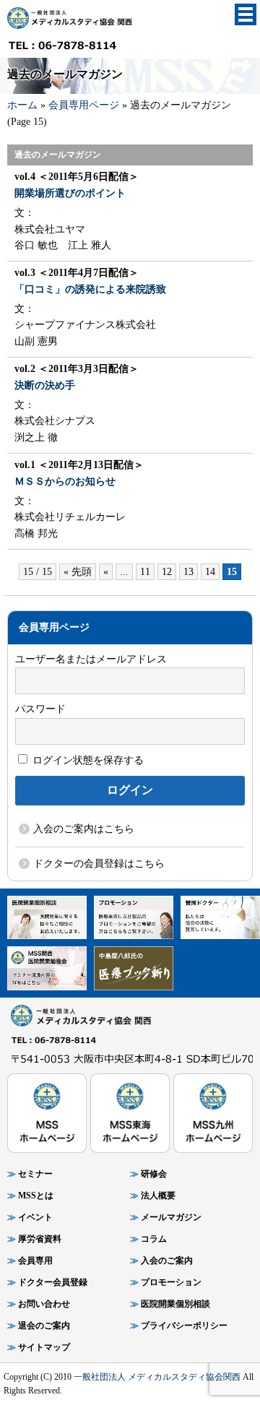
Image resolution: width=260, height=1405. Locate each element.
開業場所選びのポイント (70, 193)
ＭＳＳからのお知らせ (65, 481)
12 (167, 571)
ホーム (22, 105)
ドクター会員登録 (52, 1282)
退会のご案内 (44, 1325)
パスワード (40, 709)
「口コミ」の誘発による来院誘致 (90, 289)
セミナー (35, 1174)
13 (188, 571)
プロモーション (171, 1282)
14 (210, 571)
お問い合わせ (44, 1304)
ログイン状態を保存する (87, 760)
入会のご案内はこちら (83, 828)
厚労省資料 (39, 1239)
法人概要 (158, 1195)
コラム (154, 1239)
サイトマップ (44, 1347)
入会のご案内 (167, 1260)
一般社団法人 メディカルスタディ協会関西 (157, 1377)
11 (145, 571)
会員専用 (35, 1260)
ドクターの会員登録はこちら (99, 863)
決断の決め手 (44, 385)
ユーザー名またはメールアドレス (91, 659)
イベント (35, 1217)
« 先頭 (78, 571)
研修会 (154, 1174)
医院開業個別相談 (175, 1304)
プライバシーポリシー (184, 1325)
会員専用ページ (83, 105)
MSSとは (35, 1195)
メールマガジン (171, 1217)
